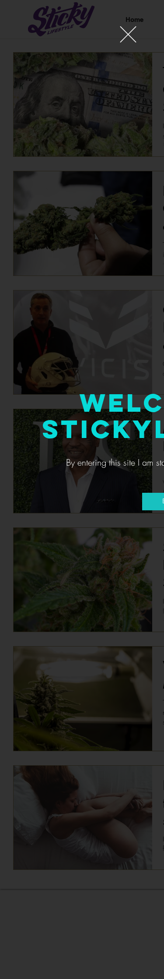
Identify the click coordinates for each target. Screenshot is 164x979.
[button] (128, 34)
